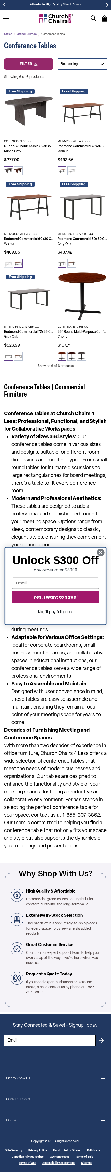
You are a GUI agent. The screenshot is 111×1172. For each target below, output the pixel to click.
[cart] (104, 21)
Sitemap (86, 1163)
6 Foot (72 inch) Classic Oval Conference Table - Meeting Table (28, 146)
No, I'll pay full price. (55, 611)
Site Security (13, 1150)
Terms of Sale (84, 1157)
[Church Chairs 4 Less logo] (56, 18)
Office (8, 34)
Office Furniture (27, 34)
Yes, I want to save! (55, 597)
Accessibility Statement (58, 1163)
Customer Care (18, 1099)
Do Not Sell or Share (66, 1150)
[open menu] (6, 18)
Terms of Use (27, 1163)
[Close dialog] (101, 552)
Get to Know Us (18, 1078)
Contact (12, 1120)
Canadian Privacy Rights (28, 1157)
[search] (94, 18)
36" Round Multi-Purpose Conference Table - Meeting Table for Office (82, 332)
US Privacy (93, 1150)
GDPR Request (59, 1157)
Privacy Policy (37, 1150)
